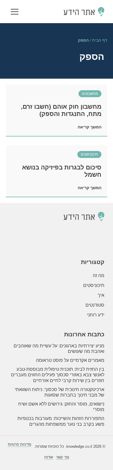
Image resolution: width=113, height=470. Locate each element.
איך (101, 295)
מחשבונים (90, 93)
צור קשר (62, 457)
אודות (48, 457)
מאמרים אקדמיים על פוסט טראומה (70, 360)
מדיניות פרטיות (19, 444)
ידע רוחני (95, 314)
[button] (15, 12)
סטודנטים (94, 305)
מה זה (98, 275)
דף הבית (99, 40)
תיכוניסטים (89, 154)
